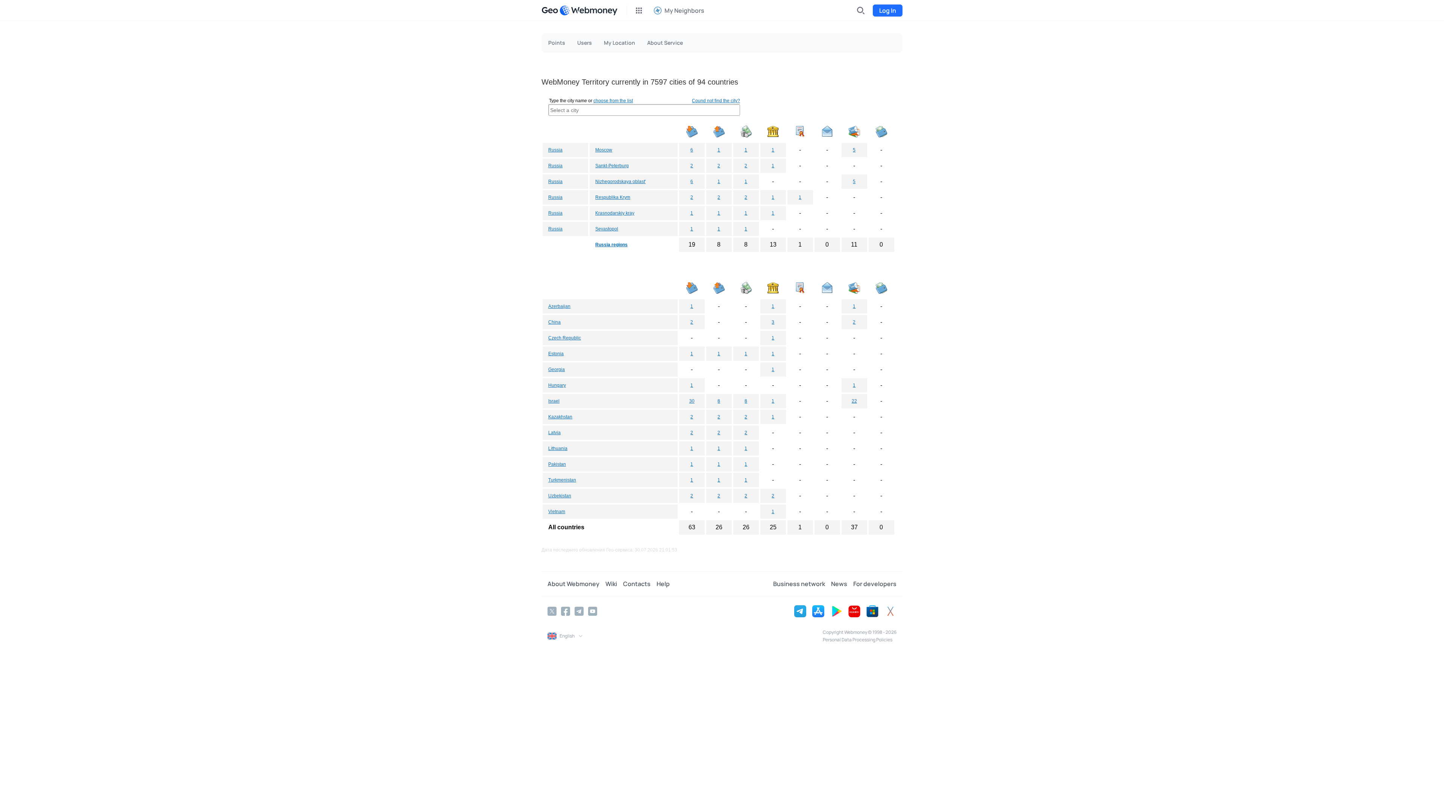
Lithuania (557, 448)
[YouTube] (592, 611)
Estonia (556, 353)
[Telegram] (579, 611)
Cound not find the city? (716, 100)
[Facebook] (565, 611)
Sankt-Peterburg (612, 165)
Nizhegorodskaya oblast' (620, 181)
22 (854, 401)
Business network (799, 584)
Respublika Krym (612, 197)
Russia (555, 150)
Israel (554, 401)
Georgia (556, 369)
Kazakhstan (560, 417)
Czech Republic (564, 338)
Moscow (603, 150)
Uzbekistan (559, 495)
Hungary (557, 385)
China (554, 322)
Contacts (637, 584)
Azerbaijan (559, 306)
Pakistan (557, 464)
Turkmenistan (562, 480)
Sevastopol (606, 229)
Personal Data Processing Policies (857, 639)
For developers (874, 584)
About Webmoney (573, 584)
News (839, 584)
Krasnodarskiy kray (614, 213)
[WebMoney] (588, 10)
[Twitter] (552, 611)
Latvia (554, 432)
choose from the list (613, 100)
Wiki (611, 584)
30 (692, 401)
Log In (887, 10)
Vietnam (556, 511)
